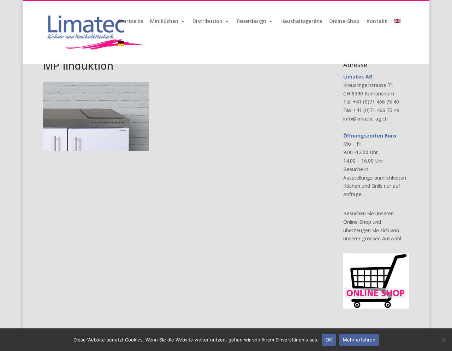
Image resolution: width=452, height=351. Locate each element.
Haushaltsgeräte (301, 21)
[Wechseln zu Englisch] (398, 30)
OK (329, 340)
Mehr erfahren (359, 340)
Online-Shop (344, 21)
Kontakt (377, 21)
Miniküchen (164, 21)
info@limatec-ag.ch (365, 118)
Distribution (207, 21)
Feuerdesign (251, 21)
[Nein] (443, 339)
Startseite (130, 21)
